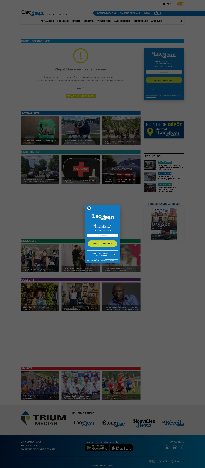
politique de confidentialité (111, 259)
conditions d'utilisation (95, 260)
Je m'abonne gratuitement (102, 243)
